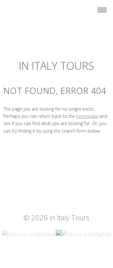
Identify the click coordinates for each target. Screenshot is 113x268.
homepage (87, 116)
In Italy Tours (56, 65)
